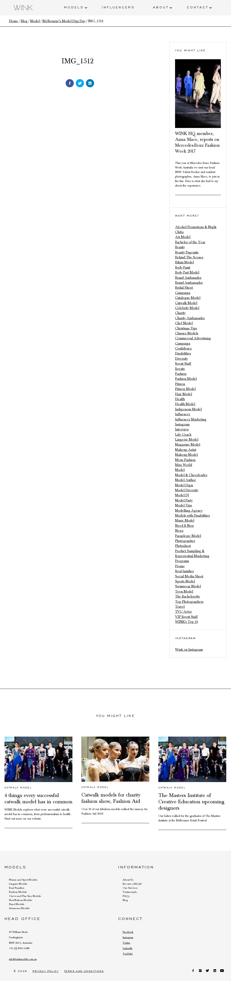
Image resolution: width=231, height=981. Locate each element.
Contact (197, 7)
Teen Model (184, 591)
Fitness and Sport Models (23, 879)
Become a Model (132, 883)
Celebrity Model (187, 308)
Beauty (180, 247)
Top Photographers (189, 602)
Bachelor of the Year (190, 242)
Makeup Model (186, 455)
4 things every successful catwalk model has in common (38, 798)
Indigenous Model (188, 409)
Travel (180, 607)
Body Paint (182, 267)
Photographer (185, 541)
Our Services (130, 887)
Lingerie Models (18, 883)
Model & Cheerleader (191, 475)
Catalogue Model (187, 298)
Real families (184, 571)
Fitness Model (185, 389)
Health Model (185, 404)
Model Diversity (186, 490)
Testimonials (130, 892)
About (161, 7)
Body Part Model (187, 272)
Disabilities (183, 353)
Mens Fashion (185, 460)
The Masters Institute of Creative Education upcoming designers (191, 801)
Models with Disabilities (192, 515)
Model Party (184, 500)
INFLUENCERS (118, 7)
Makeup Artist (185, 450)
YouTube (128, 953)
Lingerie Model (186, 439)
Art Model (182, 237)
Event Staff (183, 364)
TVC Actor (183, 612)
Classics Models (186, 333)
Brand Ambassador (189, 283)
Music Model (184, 520)
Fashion (180, 374)
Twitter (126, 942)
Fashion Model (186, 379)
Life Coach (183, 435)
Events (180, 369)
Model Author (185, 480)
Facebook (128, 932)
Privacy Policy (45, 971)
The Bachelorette (187, 596)
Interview (182, 429)
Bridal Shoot (184, 288)
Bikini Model (184, 262)
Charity (180, 313)
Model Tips (183, 505)
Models (74, 7)
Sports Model (185, 581)
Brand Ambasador (188, 278)
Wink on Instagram (189, 650)
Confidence (183, 348)
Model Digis (184, 485)
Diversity (181, 359)
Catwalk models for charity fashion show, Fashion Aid (111, 798)
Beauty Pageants (187, 252)
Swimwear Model (188, 586)
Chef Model (184, 323)
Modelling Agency (189, 510)
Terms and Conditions (84, 971)
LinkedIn (127, 948)
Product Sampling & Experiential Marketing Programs (192, 556)
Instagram (182, 424)
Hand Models (16, 904)
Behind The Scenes (189, 257)
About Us (128, 879)
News (179, 531)
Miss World (183, 465)
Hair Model (183, 394)
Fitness (180, 384)
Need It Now (184, 526)
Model (180, 470)
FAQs (126, 896)
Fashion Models (18, 892)
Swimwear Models (19, 908)
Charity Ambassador (190, 318)
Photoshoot (183, 546)
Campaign (182, 293)
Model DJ (182, 495)
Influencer (182, 414)
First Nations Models (20, 900)
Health (180, 399)
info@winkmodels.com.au (23, 959)
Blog (125, 900)
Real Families (16, 887)
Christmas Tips (186, 328)
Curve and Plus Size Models (25, 896)
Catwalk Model (186, 303)
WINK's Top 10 (186, 622)
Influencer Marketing (190, 419)
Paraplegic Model (188, 536)
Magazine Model (187, 444)
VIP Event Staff (186, 617)
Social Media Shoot (189, 576)
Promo (180, 566)
